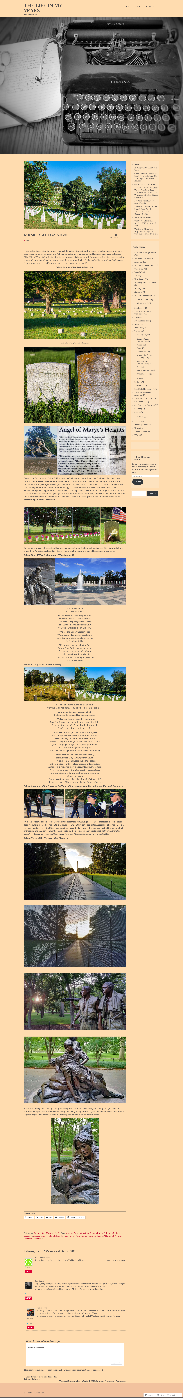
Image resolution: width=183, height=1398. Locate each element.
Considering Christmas (144, 184)
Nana (136, 164)
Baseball (140, 416)
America (69, 1233)
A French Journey (142, 258)
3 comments (115, 237)
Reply (28, 1271)
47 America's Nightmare (145, 253)
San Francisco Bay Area (144, 405)
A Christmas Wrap (142, 217)
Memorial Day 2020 (45, 235)
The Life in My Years (43, 8)
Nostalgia (138, 328)
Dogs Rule (138, 272)
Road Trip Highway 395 (144, 389)
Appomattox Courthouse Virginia (88, 1233)
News (136, 324)
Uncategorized (52, 1233)
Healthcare (139, 279)
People (137, 331)
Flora (139, 348)
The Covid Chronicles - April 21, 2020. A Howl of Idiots (145, 223)
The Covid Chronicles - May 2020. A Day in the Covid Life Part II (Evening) (146, 231)
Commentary (40, 1233)
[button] (49, 385)
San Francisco (140, 402)
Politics (137, 379)
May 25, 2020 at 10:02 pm (115, 1311)
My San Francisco (142, 321)
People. (140, 367)
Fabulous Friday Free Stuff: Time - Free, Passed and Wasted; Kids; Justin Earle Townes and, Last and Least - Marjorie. (146, 193)
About (139, 6)
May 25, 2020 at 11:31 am (116, 1260)
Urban (137, 428)
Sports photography (145, 370)
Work (137, 435)
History (72, 1236)
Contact (152, 6)
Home (128, 6)
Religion (138, 382)
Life (136, 317)
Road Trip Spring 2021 (143, 398)
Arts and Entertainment (144, 265)
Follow (138, 482)
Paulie (39, 1308)
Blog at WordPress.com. (34, 1393)
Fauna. (139, 345)
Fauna (137, 276)
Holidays (138, 292)
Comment (116, 1363)
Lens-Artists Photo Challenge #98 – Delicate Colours (41, 1378)
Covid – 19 (138, 269)
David (37, 1281)
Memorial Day (82, 1236)
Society (137, 409)
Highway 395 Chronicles (145, 283)
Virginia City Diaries (143, 432)
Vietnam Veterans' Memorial (101, 1236)
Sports (137, 412)
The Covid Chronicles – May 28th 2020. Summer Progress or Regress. (92, 1381)
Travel (137, 421)
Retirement (139, 386)
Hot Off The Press (142, 295)
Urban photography (145, 374)
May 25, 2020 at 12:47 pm (115, 1284)
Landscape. (141, 352)
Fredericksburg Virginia (57, 1236)
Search (153, 493)
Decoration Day (39, 1236)
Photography (140, 335)
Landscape (138, 308)
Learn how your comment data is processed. (82, 1370)
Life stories (141, 303)
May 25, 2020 (115, 240)
